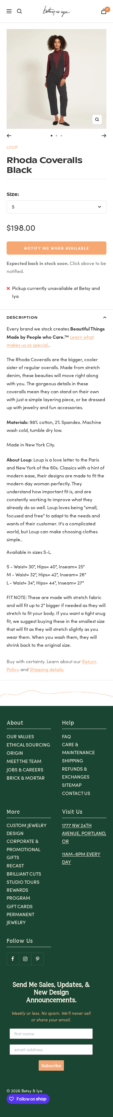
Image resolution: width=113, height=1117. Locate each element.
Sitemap (71, 785)
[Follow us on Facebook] (13, 959)
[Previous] (9, 136)
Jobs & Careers (25, 769)
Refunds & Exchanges (75, 773)
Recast (15, 865)
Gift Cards (20, 906)
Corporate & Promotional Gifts (23, 849)
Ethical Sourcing (28, 745)
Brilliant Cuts (24, 874)
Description (22, 317)
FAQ (66, 736)
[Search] (19, 11)
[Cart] (103, 11)
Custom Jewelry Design (26, 829)
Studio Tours (23, 882)
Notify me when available (56, 248)
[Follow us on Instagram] (25, 959)
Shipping (72, 760)
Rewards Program (18, 894)
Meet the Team (24, 761)
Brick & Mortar (26, 778)
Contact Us (76, 793)
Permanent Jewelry (20, 918)
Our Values (20, 736)
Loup (12, 147)
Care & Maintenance (78, 748)
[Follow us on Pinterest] (37, 959)
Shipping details (46, 669)
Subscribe (51, 1065)
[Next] (104, 136)
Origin (15, 753)
